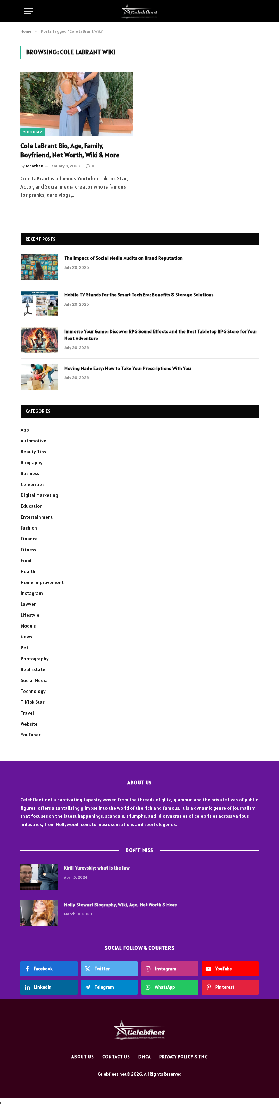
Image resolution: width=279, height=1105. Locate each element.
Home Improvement (42, 582)
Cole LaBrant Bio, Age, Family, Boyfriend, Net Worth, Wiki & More (70, 150)
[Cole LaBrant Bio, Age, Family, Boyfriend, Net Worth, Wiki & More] (76, 104)
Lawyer (28, 604)
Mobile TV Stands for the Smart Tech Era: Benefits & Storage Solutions (138, 295)
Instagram (32, 593)
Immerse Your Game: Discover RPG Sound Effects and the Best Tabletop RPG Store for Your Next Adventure (160, 334)
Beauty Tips (33, 452)
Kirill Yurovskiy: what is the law (97, 868)
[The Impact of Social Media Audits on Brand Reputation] (39, 267)
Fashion (29, 528)
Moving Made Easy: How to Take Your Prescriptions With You (127, 368)
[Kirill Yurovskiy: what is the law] (39, 877)
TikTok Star (32, 702)
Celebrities (32, 484)
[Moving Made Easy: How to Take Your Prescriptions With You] (39, 377)
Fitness (28, 550)
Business (30, 473)
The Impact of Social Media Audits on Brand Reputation (123, 258)
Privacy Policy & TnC (183, 1057)
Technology (33, 691)
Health (28, 571)
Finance (29, 539)
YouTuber (32, 132)
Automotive (33, 441)
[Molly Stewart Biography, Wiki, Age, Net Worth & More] (39, 913)
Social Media (34, 680)
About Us (82, 1057)
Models (28, 626)
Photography (35, 658)
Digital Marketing (39, 495)
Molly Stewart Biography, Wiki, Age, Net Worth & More (120, 904)
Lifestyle (30, 615)
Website (29, 724)
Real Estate (33, 669)
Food (26, 560)
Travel (27, 713)
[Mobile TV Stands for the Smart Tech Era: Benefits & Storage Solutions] (39, 303)
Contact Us (116, 1057)
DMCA (144, 1057)
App (25, 430)
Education (32, 506)
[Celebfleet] (139, 11)
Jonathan (34, 165)
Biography (32, 462)
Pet (24, 648)
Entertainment (37, 517)
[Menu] (28, 11)
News (26, 637)
